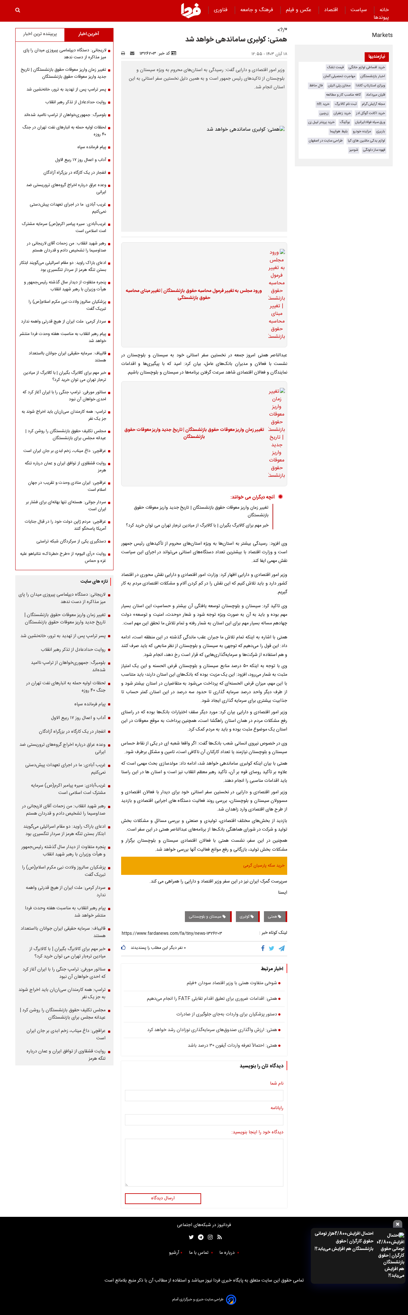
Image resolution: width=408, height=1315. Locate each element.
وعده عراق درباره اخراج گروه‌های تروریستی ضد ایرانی (66, 189)
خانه (384, 10)
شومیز (353, 150)
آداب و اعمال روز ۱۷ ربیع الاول (80, 159)
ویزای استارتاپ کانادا (370, 86)
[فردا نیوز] (191, 10)
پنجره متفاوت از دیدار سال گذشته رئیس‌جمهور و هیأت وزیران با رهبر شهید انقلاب (65, 286)
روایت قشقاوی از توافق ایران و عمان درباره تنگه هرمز (65, 467)
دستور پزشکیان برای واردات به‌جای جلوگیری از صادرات (226, 1014)
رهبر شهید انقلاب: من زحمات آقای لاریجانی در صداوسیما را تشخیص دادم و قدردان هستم (66, 247)
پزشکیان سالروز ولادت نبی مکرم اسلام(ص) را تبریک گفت (67, 305)
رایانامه (277, 1108)
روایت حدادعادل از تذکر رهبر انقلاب (75, 102)
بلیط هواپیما (339, 131)
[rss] (217, 1237)
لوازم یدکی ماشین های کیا (366, 141)
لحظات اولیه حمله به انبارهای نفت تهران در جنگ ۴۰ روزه (64, 131)
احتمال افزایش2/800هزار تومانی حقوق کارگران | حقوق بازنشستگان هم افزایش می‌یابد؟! (344, 1241)
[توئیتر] (190, 1237)
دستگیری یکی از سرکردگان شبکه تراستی (71, 541)
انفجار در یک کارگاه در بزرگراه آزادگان (74, 172)
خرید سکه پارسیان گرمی (264, 865)
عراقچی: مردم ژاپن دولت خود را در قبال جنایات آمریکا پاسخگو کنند (65, 525)
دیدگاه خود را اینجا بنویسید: (257, 1132)
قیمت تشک (335, 67)
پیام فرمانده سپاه (91, 147)
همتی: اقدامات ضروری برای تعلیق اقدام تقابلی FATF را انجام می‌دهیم (212, 999)
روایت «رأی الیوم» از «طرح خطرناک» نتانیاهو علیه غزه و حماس (63, 557)
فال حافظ (316, 86)
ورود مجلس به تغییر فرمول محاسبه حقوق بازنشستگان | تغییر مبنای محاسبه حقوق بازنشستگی (194, 295)
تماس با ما (199, 1253)
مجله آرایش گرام (373, 104)
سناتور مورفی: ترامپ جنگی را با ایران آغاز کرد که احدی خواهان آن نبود (64, 396)
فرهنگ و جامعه (257, 10)
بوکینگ (345, 122)
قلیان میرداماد (375, 95)
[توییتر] (272, 948)
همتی (273, 916)
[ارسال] (133, 53)
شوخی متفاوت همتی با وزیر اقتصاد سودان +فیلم (232, 983)
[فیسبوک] (264, 948)
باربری (380, 131)
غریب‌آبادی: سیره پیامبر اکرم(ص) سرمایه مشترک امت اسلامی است (64, 228)
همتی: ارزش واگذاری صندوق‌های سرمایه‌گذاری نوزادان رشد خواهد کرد (212, 1030)
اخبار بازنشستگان (373, 76)
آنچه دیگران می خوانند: (252, 497)
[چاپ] (125, 53)
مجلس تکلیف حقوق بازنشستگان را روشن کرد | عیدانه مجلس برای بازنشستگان (66, 435)
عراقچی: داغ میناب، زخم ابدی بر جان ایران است (64, 450)
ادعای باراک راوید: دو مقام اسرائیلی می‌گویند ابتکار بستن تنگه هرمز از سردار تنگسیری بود (62, 266)
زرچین (324, 113)
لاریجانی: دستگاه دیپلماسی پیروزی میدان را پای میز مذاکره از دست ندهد (64, 54)
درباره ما (227, 1253)
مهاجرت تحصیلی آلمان (339, 76)
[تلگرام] (282, 948)
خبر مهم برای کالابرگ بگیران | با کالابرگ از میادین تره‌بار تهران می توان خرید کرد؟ (197, 525)
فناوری (221, 10)
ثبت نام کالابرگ (346, 104)
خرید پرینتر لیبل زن (321, 122)
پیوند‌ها (381, 17)
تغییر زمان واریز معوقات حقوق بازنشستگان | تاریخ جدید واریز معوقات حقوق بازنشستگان (194, 433)
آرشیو (174, 1253)
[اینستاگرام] (209, 1237)
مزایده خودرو (362, 131)
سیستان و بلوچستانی (205, 916)
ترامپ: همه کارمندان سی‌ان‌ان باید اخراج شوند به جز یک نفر (64, 415)
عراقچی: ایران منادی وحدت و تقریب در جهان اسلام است (67, 486)
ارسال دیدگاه (163, 1198)
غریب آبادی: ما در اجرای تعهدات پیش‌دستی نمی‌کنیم (68, 208)
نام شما (276, 1083)
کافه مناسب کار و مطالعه (343, 95)
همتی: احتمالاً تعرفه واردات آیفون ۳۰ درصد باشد (232, 1046)
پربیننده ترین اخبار (40, 34)
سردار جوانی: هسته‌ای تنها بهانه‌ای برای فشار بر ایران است (66, 506)
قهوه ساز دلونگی (374, 150)
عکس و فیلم (299, 10)
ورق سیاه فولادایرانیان (370, 122)
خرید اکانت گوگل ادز (370, 113)
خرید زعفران (342, 113)
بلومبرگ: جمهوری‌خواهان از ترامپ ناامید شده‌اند (65, 115)
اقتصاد (331, 10)
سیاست (359, 10)
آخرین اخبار (88, 34)
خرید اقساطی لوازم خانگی (367, 67)
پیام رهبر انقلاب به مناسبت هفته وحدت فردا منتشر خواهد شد (62, 338)
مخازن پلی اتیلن (339, 86)
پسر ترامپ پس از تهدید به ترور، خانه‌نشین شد (66, 89)
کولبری (245, 916)
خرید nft (323, 104)
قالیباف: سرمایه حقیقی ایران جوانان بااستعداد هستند (67, 357)
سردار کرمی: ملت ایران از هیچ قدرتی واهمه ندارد (63, 321)
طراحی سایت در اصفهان (326, 141)
